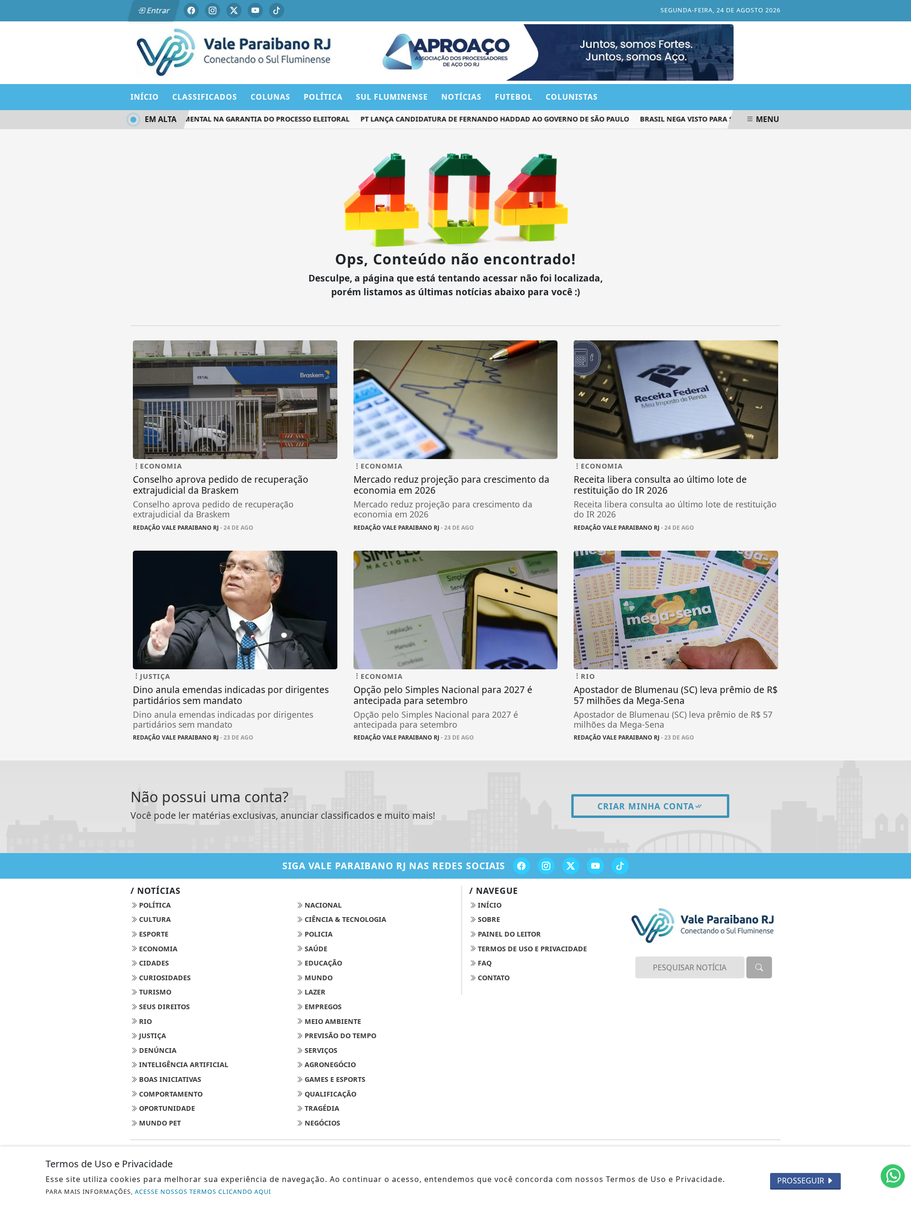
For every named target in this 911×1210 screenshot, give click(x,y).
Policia (318, 933)
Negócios (321, 1122)
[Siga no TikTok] (276, 10)
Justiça (151, 1035)
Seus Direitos (163, 1006)
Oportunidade (166, 1108)
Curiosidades (164, 977)
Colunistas (572, 97)
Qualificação (329, 1093)
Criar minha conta (645, 806)
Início (144, 97)
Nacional (322, 905)
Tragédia (321, 1108)
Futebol (513, 97)
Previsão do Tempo (339, 1035)
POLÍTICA (323, 97)
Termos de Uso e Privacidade (531, 948)
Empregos (322, 1006)
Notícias (461, 97)
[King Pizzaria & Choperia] (596, 52)
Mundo (318, 977)
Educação (322, 962)
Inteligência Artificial (182, 1064)
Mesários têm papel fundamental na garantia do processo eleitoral (197, 118)
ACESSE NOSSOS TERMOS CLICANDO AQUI (203, 1191)
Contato (493, 977)
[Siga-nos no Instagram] (546, 865)
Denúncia (157, 1050)
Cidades (153, 962)
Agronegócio (329, 1064)
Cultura (154, 919)
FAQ (484, 962)
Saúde (315, 948)
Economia (157, 948)
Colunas (270, 97)
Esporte (152, 933)
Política (154, 905)
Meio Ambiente (332, 1021)
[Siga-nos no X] (570, 865)
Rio (144, 1021)
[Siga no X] (234, 10)
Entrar (157, 10)
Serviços (320, 1050)
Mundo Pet (159, 1122)
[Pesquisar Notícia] (759, 967)
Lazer (314, 991)
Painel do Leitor (508, 933)
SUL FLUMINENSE (392, 97)
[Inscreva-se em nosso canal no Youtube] (595, 865)
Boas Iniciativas (169, 1079)
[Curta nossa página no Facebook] (521, 865)
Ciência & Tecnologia (344, 919)
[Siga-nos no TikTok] (620, 865)
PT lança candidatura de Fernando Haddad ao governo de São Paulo (475, 118)
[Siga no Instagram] (212, 10)
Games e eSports (334, 1079)
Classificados (204, 97)
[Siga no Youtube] (255, 10)
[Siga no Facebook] (191, 10)
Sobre (488, 919)
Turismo (154, 991)
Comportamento (170, 1093)
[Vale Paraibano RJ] (235, 52)
